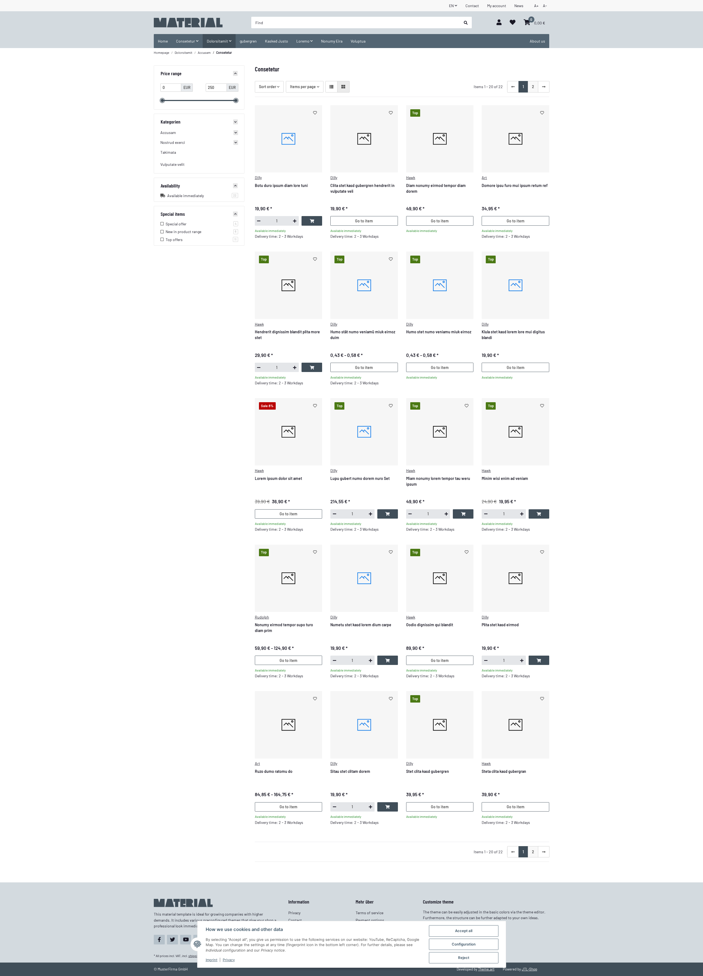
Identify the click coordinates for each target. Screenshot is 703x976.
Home (163, 41)
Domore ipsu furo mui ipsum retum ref (515, 185)
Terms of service (369, 912)
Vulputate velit (172, 164)
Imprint (211, 960)
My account (496, 5)
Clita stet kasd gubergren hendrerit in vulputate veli (362, 188)
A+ (536, 5)
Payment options (370, 920)
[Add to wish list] (315, 112)
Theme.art (486, 969)
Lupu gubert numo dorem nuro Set (360, 478)
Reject (463, 957)
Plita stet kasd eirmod (500, 624)
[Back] (513, 87)
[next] (543, 87)
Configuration (464, 944)
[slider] (162, 100)
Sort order (267, 86)
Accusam (168, 132)
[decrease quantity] (259, 220)
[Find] (466, 22)
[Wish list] (513, 22)
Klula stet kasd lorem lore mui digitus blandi (513, 334)
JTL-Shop (529, 969)
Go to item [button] (364, 221)
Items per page (303, 86)
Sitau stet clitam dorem (350, 771)
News (518, 5)
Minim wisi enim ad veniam (505, 478)
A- (545, 5)
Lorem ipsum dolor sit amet (278, 478)
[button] (499, 22)
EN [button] (451, 5)
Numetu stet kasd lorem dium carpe (360, 624)
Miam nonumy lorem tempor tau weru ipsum (438, 481)
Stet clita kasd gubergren (427, 771)
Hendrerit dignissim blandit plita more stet (287, 334)
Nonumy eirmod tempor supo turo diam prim (284, 627)
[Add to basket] (312, 220)
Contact (472, 5)
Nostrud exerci (172, 142)
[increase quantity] (295, 220)
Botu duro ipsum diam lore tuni (281, 185)
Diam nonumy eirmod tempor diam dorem (436, 188)
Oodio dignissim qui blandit (429, 624)
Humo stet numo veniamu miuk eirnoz (438, 331)
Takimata (168, 152)
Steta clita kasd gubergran (504, 771)
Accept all (463, 931)
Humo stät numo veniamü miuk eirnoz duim (362, 334)
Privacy (229, 960)
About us (537, 41)
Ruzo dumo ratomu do (273, 771)
